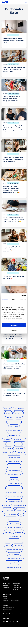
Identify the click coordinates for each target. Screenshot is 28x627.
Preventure (15, 589)
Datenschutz (6, 587)
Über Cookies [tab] (22, 299)
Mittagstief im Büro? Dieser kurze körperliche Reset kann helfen (13, 40)
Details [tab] (14, 299)
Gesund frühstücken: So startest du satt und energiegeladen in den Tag (12, 99)
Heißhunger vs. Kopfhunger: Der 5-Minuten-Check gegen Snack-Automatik (13, 159)
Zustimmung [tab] (5, 299)
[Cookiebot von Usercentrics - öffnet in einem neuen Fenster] (20, 296)
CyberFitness (16, 585)
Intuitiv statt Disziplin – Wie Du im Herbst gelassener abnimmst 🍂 (14, 249)
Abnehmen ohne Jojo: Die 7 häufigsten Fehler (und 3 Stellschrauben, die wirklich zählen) (12, 129)
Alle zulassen (14, 325)
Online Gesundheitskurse (8, 607)
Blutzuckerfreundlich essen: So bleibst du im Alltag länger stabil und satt (14, 69)
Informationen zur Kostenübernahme (11, 600)
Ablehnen (14, 330)
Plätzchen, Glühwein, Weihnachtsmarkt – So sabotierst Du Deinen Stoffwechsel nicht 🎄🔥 (11, 189)
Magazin (5, 598)
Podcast (5, 596)
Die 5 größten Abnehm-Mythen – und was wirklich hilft (14, 394)
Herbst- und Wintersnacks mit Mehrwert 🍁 (13, 277)
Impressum (5, 585)
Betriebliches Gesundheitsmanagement (12, 613)
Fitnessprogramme (7, 609)
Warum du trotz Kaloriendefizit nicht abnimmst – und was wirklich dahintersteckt (14, 366)
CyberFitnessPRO (17, 587)
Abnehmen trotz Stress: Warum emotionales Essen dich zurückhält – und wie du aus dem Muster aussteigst (13, 336)
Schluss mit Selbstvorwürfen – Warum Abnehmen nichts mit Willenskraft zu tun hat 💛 (13, 220)
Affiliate (4, 611)
